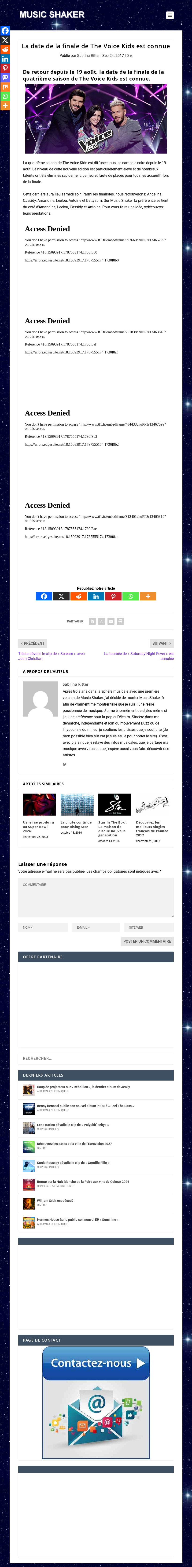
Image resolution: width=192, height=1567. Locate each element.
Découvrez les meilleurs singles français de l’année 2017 (152, 828)
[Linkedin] (96, 596)
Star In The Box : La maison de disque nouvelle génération (112, 828)
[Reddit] (78, 596)
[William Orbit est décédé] (29, 1204)
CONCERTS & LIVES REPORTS (55, 1186)
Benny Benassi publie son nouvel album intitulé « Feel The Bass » (85, 1106)
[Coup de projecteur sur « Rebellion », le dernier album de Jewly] (29, 1090)
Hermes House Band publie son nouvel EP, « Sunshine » (77, 1219)
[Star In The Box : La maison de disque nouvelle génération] (114, 805)
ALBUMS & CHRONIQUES (52, 1091)
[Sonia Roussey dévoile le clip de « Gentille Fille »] (29, 1166)
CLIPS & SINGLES (48, 1129)
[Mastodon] (5, 77)
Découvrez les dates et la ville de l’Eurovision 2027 (74, 1144)
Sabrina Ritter (88, 55)
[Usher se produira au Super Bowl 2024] (39, 805)
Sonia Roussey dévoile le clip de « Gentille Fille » (73, 1163)
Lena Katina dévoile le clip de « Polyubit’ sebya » (73, 1125)
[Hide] (2, 115)
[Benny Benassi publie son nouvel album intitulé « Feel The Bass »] (29, 1109)
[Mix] (5, 87)
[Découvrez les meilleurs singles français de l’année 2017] (152, 805)
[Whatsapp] (130, 596)
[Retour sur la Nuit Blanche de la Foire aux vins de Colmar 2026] (29, 1185)
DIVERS (41, 1148)
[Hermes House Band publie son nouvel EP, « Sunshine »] (29, 1223)
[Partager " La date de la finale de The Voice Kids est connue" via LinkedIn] (92, 621)
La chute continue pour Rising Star (76, 824)
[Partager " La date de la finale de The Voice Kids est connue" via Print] (120, 621)
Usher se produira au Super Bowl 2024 (38, 826)
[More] (148, 596)
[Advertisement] (96, 1008)
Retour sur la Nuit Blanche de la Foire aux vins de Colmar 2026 (83, 1182)
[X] (61, 596)
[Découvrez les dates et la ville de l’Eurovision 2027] (29, 1147)
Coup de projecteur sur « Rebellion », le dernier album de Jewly (83, 1087)
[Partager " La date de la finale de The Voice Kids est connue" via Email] (111, 621)
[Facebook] (44, 596)
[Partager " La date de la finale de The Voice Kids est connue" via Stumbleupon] (101, 621)
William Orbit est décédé (55, 1201)
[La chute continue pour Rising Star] (77, 805)
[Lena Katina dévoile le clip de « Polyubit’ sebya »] (29, 1128)
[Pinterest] (113, 596)
